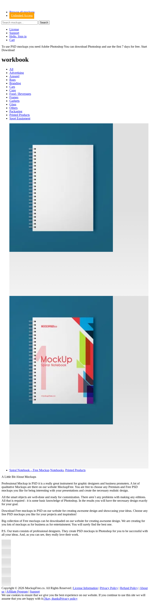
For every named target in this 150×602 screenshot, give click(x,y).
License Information (85, 588)
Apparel (14, 76)
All (11, 69)
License (14, 29)
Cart (12, 40)
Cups (12, 90)
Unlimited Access (22, 15)
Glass (12, 104)
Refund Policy (129, 588)
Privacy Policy (109, 588)
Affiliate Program (17, 591)
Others (13, 108)
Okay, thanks (52, 598)
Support (14, 33)
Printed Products (19, 115)
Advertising (16, 72)
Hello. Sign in (18, 36)
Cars (12, 86)
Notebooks (57, 470)
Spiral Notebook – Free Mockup (29, 470)
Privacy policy (69, 598)
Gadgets (14, 100)
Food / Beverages (20, 93)
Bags (12, 79)
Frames (13, 97)
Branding (15, 83)
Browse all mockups (22, 12)
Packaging (15, 111)
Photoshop (94, 46)
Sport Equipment (19, 118)
